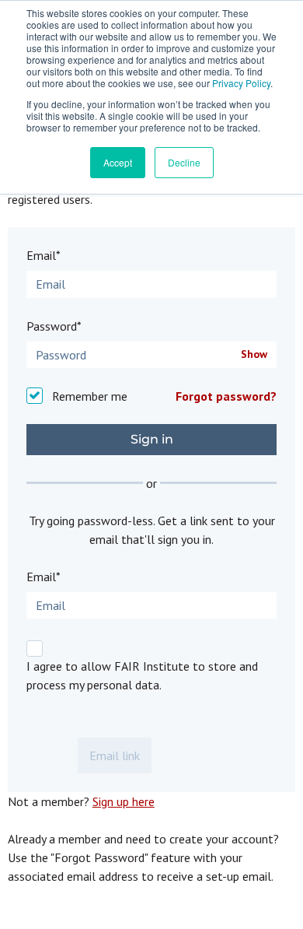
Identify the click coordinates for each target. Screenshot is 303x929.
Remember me (89, 396)
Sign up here (123, 801)
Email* (43, 255)
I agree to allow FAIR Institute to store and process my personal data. (142, 675)
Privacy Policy (241, 82)
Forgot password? (226, 396)
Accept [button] (117, 162)
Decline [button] (184, 162)
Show (254, 354)
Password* (54, 326)
